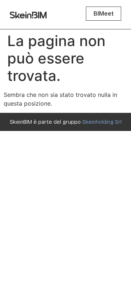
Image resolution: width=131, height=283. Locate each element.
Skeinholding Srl (102, 122)
